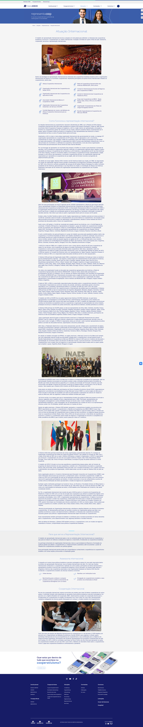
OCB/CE (32, 690)
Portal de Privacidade (102, 694)
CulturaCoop (67, 692)
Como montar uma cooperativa (54, 694)
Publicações (83, 690)
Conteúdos (96, 6)
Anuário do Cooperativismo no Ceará (54, 697)
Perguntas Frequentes (103, 692)
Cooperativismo (68, 6)
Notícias (83, 687)
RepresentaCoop (68, 701)
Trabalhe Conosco (102, 690)
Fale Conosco (101, 687)
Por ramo (83, 692)
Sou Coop (66, 703)
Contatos (110, 6)
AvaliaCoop (67, 687)
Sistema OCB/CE (34, 687)
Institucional (52, 6)
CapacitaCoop (67, 690)
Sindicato (33, 694)
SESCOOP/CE (34, 692)
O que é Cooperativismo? (53, 687)
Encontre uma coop (51, 692)
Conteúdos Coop (41, 667)
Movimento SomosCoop (52, 690)
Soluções (83, 6)
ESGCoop (66, 694)
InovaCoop (66, 696)
